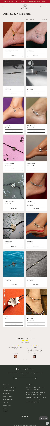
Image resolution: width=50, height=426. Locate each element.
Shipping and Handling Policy (9, 387)
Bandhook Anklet (31, 163)
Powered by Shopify (32, 425)
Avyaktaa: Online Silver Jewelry (22, 425)
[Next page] (30, 331)
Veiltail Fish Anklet (31, 125)
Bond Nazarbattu (30, 279)
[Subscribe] (35, 378)
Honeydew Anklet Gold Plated (11, 50)
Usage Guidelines (7, 405)
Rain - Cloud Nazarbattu (10, 201)
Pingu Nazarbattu (8, 241)
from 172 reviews (25, 342)
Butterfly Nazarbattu (9, 316)
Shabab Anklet (8, 125)
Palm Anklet (29, 201)
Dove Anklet (29, 50)
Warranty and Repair (7, 396)
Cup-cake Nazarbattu (9, 163)
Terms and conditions (7, 399)
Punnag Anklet (30, 316)
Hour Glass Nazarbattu (32, 88)
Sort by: (27, 19)
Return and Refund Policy (8, 390)
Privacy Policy (6, 402)
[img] (25, 341)
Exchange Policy (6, 393)
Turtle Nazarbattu (8, 279)
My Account (5, 408)
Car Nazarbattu (8, 88)
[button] (2, 6)
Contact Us (5, 411)
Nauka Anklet (30, 241)
